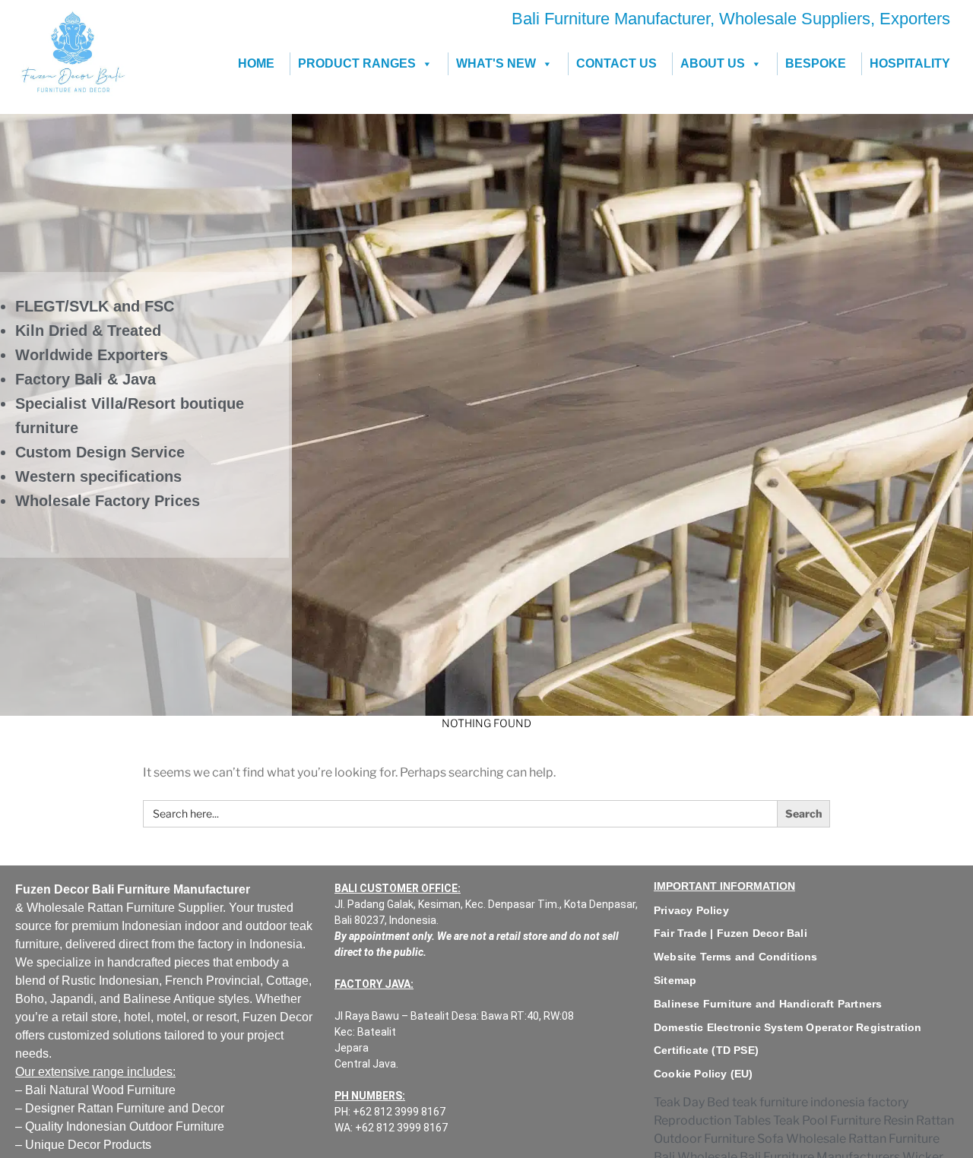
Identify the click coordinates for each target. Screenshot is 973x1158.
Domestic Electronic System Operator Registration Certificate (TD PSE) (788, 1039)
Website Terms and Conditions (736, 957)
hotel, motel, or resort (180, 1017)
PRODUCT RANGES (357, 63)
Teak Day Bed (692, 1102)
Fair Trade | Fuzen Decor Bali (730, 933)
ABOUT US (712, 63)
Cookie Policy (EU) (703, 1074)
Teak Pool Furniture (827, 1120)
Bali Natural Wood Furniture (99, 1090)
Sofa (770, 1138)
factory (215, 944)
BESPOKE (815, 63)
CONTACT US (616, 63)
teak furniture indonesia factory (820, 1102)
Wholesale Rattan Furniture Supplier (125, 907)
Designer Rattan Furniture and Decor (124, 1108)
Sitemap (675, 980)
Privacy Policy (691, 910)
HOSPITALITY (910, 63)
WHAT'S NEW (496, 63)
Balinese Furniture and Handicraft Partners (768, 1004)
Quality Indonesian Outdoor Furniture (124, 1126)
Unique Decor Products (88, 1144)
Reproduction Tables (712, 1120)
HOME (256, 63)
